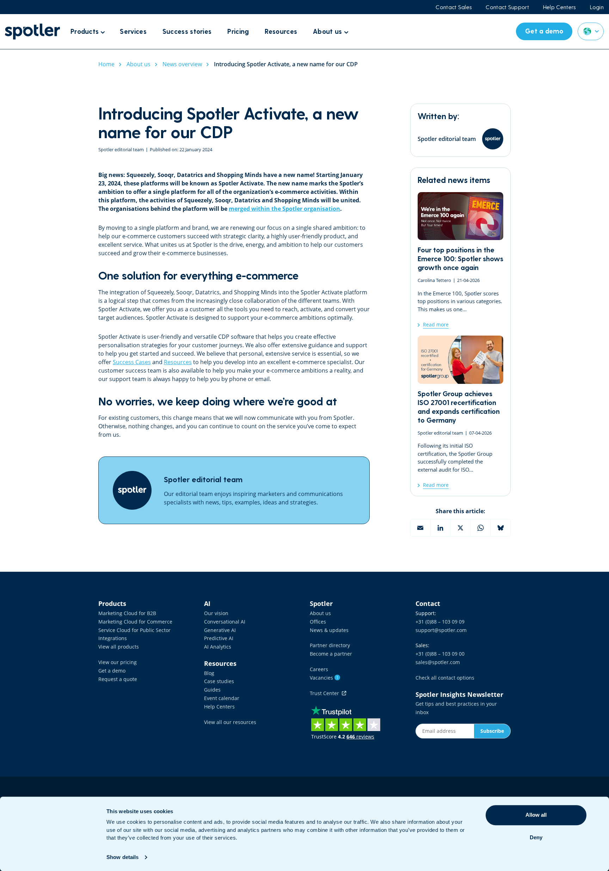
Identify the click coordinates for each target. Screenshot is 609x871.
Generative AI (220, 630)
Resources (178, 362)
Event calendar (221, 698)
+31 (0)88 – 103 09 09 (440, 621)
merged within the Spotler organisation (284, 209)
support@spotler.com (441, 630)
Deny (536, 837)
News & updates (329, 630)
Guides (212, 689)
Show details (122, 857)
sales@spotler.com (438, 662)
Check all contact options (445, 677)
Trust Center (326, 693)
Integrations (112, 638)
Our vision (216, 613)
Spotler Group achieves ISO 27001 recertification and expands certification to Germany (460, 412)
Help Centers (559, 7)
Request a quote (117, 679)
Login (597, 7)
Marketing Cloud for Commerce (135, 621)
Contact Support (507, 7)
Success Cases (132, 362)
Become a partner (331, 653)
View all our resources (230, 722)
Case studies (219, 681)
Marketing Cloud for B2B (127, 613)
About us (320, 613)
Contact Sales (454, 7)
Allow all (536, 815)
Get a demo (111, 670)
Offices (318, 621)
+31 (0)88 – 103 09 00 (440, 653)
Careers (319, 669)
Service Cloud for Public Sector (134, 630)
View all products (118, 646)
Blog (209, 673)
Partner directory (330, 645)
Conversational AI (224, 621)
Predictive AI (218, 638)
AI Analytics (217, 646)
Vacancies (324, 677)
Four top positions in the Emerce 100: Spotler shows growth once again (460, 260)
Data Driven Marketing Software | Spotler (32, 31)
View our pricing (117, 662)
